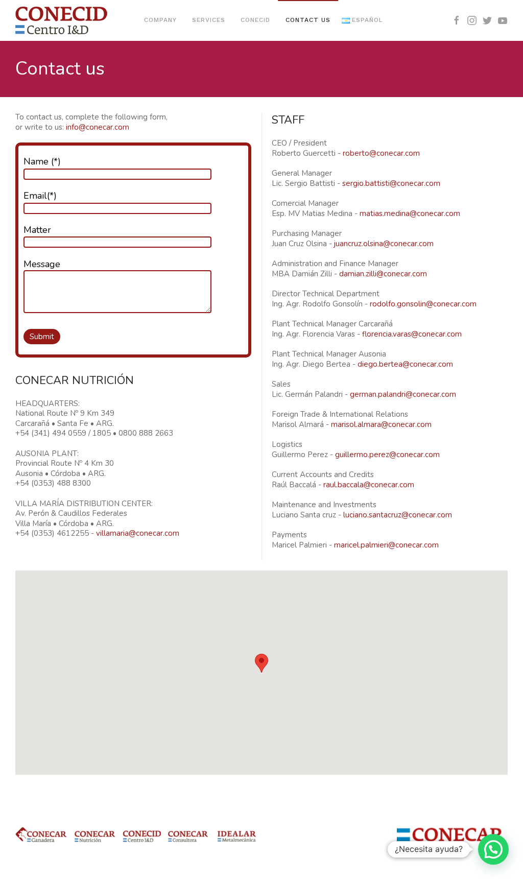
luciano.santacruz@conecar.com (397, 515)
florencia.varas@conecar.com (412, 334)
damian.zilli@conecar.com (383, 274)
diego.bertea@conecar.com (405, 364)
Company (160, 19)
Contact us (308, 19)
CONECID (255, 19)
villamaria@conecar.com (137, 533)
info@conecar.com (97, 127)
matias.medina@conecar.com (410, 213)
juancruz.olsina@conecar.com (384, 244)
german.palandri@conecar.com (403, 394)
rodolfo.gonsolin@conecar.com (423, 304)
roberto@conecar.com (381, 153)
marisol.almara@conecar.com (381, 424)
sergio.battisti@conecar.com (391, 183)
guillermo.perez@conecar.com (387, 454)
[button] (261, 663)
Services (208, 19)
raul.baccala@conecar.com (368, 485)
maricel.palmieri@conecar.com (386, 545)
